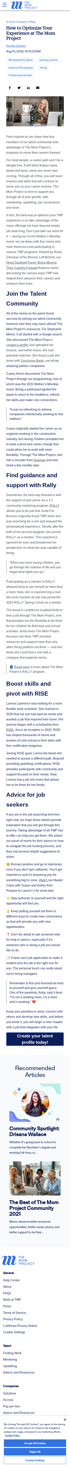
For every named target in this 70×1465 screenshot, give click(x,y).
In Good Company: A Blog (20, 22)
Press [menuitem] (7, 1306)
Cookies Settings (34, 1460)
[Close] (62, 1417)
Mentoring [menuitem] (10, 1359)
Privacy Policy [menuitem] (13, 1319)
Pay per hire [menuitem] (11, 1406)
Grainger (39, 460)
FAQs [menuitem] (7, 1293)
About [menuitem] (7, 1286)
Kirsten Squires (16, 46)
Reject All (35, 1452)
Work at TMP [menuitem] (12, 1299)
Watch (43, 880)
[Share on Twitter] (19, 88)
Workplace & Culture (20, 60)
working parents (48, 60)
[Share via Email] (37, 88)
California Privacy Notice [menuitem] (20, 1325)
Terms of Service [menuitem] (14, 1312)
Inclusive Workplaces (21, 68)
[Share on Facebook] (9, 88)
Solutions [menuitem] (9, 1393)
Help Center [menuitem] (11, 1280)
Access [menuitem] (8, 1399)
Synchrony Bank (32, 360)
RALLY (55, 505)
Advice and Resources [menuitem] (18, 1372)
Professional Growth (20, 75)
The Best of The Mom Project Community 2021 (34, 1208)
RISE (10, 729)
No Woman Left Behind (39, 257)
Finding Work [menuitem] (12, 1353)
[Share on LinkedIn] (28, 88)
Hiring (43, 68)
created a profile (17, 345)
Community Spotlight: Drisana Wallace (34, 1131)
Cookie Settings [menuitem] (14, 1332)
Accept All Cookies (35, 1443)
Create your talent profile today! (35, 1039)
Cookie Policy (12, 1435)
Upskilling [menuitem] (10, 1366)
